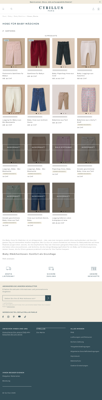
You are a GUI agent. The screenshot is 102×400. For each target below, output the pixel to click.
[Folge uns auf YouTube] (19, 316)
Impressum (75, 356)
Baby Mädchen (20, 16)
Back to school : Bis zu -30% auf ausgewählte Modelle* (51, 2)
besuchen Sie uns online (12, 335)
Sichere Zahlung (77, 342)
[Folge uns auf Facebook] (3, 317)
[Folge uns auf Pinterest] (14, 317)
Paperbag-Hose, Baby (61, 169)
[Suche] (11, 9)
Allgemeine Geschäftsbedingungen (85, 351)
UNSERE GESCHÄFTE (94, 275)
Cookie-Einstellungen (79, 366)
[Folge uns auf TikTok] (25, 317)
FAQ (72, 332)
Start (4, 16)
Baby (10, 16)
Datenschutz (76, 361)
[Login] (93, 9)
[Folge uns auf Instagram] (8, 317)
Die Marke (40, 333)
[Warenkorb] (99, 8)
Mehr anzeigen (8, 259)
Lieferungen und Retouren (81, 337)
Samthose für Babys (35, 73)
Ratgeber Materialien (11, 376)
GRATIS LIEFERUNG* (8, 275)
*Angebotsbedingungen (80, 347)
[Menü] (3, 9)
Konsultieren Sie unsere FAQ (14, 332)
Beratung (6, 381)
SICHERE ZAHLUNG (51, 275)
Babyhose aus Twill (60, 120)
